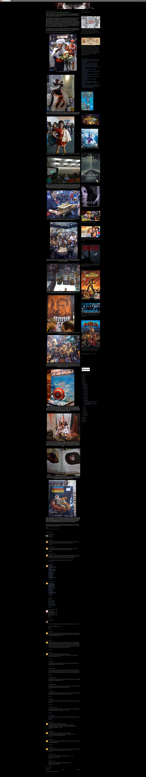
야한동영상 (63, 664)
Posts (84, 368)
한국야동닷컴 (60, 680)
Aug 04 (85, 397)
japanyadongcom (51, 684)
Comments (84, 370)
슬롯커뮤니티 (50, 761)
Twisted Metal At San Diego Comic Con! (90, 401)
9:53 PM (50, 719)
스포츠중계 (60, 727)
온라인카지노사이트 (68, 750)
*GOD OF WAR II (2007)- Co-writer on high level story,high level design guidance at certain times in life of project (90, 66)
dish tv (49, 598)
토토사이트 (59, 656)
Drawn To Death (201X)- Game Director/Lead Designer (90, 59)
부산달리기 (58, 626)
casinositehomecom (51, 707)
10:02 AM (50, 728)
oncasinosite (50, 715)
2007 (83, 420)
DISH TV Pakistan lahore (52, 604)
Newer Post (48, 769)
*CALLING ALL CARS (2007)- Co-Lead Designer (89, 64)
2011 (83, 381)
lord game (50, 722)
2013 (83, 378)
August (84, 387)
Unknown (49, 540)
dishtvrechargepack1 (51, 609)
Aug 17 (85, 391)
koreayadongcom (51, 677)
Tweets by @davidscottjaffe (85, 12)
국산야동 (68, 687)
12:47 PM (50, 561)
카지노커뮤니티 (51, 754)
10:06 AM (50, 736)
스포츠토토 (68, 647)
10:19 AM (50, 544)
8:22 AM (50, 617)
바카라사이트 (61, 635)
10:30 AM (50, 551)
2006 (83, 421)
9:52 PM (50, 712)
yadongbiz (50, 661)
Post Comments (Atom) (54, 771)
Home (63, 769)
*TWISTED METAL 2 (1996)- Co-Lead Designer (89, 81)
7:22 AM (50, 688)
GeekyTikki (50, 534)
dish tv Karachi (50, 603)
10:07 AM (50, 537)
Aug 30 (85, 388)
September (85, 385)
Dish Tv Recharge (51, 600)
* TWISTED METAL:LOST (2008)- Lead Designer (89, 63)
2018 (83, 375)
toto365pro (50, 699)
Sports (49, 631)
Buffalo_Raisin (50, 553)
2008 (83, 418)
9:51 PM (50, 696)
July (84, 406)
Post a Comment (48, 767)
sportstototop (50, 691)
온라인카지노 (50, 718)
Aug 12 (85, 394)
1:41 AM (50, 595)
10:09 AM (50, 751)
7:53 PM (50, 638)
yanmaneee (50, 581)
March (84, 412)
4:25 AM (50, 607)
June (84, 408)
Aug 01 (85, 400)
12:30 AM (50, 579)
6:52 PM (50, 765)
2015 (83, 377)
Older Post (78, 769)
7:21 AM (50, 665)
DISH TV (49, 599)
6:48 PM (50, 758)
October (84, 384)
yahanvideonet (50, 668)
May (84, 409)
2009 (83, 417)
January (84, 415)
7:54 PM (50, 649)
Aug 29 (85, 390)
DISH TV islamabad (51, 605)
